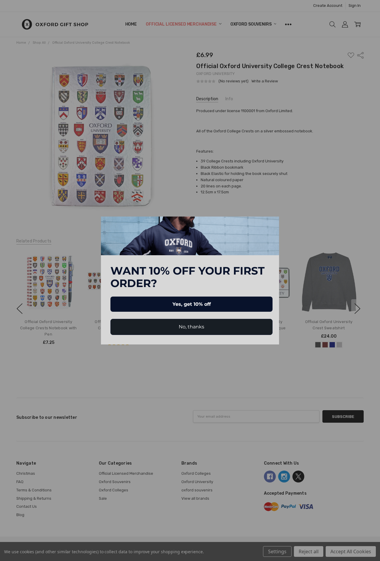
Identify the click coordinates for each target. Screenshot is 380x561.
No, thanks (191, 327)
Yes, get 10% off (191, 304)
